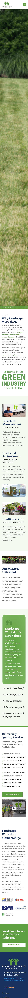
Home (4, 307)
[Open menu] (24, 4)
